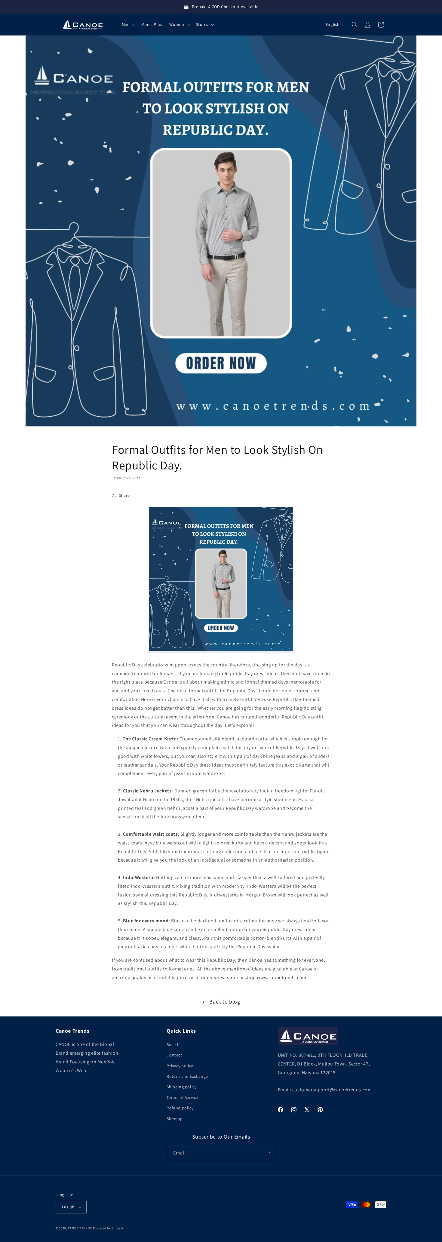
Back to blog (224, 1001)
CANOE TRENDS (80, 1228)
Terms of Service (182, 1097)
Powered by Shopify (108, 1228)
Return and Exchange (187, 1076)
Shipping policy (181, 1087)
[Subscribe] (268, 1153)
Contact (174, 1055)
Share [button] (124, 495)
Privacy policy (180, 1065)
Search (173, 1044)
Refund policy (180, 1108)
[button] (128, 24)
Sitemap (175, 1118)
